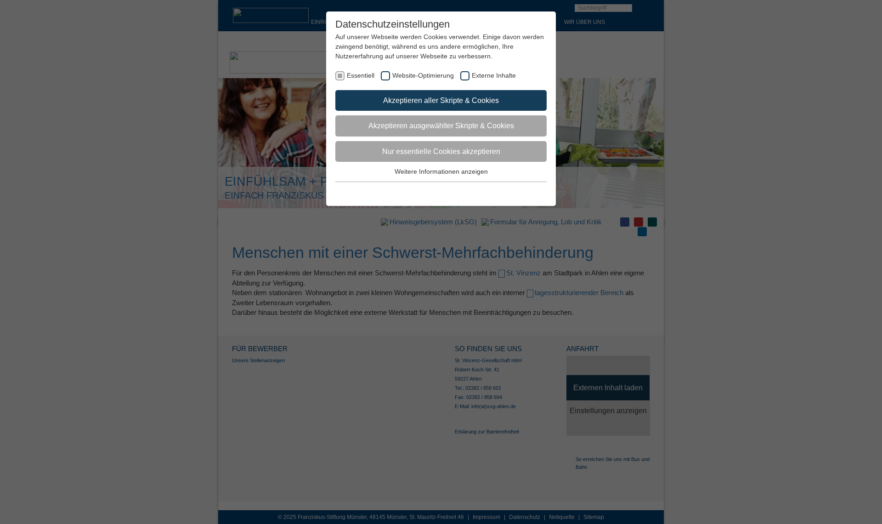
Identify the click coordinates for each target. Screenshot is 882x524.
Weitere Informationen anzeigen (441, 171)
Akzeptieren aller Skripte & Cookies (441, 100)
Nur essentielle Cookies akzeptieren (441, 151)
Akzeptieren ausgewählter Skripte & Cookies (441, 126)
